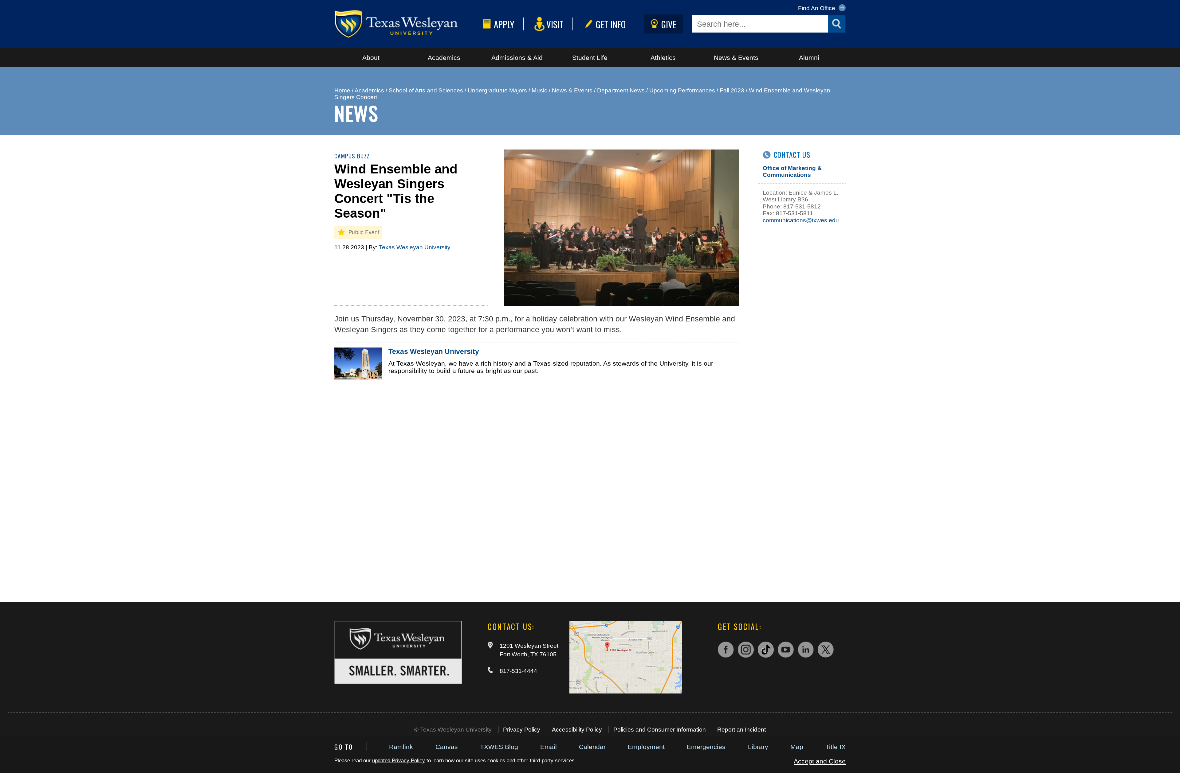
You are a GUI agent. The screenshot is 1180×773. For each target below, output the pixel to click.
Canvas (446, 746)
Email (548, 746)
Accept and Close (820, 761)
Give (668, 24)
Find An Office (817, 8)
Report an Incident (741, 729)
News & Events (736, 57)
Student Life (590, 57)
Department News (621, 90)
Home (342, 90)
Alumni (809, 57)
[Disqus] (536, 486)
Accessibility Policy (577, 729)
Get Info (611, 24)
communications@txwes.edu (801, 220)
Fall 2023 (732, 90)
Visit (555, 24)
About (371, 57)
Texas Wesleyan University (414, 247)
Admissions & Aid (517, 57)
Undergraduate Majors (497, 90)
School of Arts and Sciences (426, 90)
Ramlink (401, 746)
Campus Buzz (352, 156)
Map (796, 746)
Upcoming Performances (682, 90)
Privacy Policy (521, 729)
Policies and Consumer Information (659, 729)
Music (539, 90)
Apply (504, 24)
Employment (646, 746)
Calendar (592, 746)
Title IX (835, 746)
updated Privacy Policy (398, 760)
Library (758, 746)
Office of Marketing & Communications (792, 171)
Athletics (663, 57)
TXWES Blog (499, 746)
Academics (444, 57)
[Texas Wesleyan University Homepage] (407, 24)
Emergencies (706, 746)
